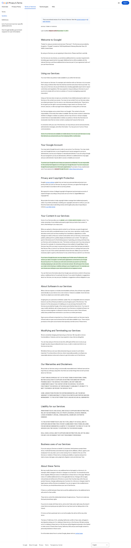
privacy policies (50, 182)
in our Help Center (50, 207)
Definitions (5, 20)
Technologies (43, 7)
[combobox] (100, 545)
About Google (33, 545)
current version (81, 19)
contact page (79, 533)
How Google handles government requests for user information (12, 31)
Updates (4, 16)
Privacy (41, 545)
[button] (119, 3)
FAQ (53, 7)
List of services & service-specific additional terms (12, 25)
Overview (5, 7)
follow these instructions (76, 169)
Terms (4, 12)
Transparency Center (56, 545)
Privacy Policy (16, 7)
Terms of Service (30, 7)
